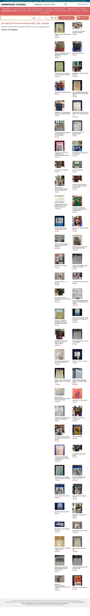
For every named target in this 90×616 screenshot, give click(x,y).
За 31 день (32, 26)
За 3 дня (19, 26)
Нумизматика (72, 9)
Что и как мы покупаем (63, 11)
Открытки (48, 9)
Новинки (3, 26)
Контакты (76, 11)
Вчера (14, 26)
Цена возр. (47, 26)
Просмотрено (45, 13)
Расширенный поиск (66, 18)
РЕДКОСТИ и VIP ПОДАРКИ (9, 11)
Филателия (82, 9)
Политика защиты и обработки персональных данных (51, 603)
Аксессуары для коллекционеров (31, 11)
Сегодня (9, 26)
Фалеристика (48, 11)
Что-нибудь (39, 26)
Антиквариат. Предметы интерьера (13, 9)
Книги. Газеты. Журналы (35, 9)
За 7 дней (25, 26)
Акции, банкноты (59, 9)
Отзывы (84, 11)
